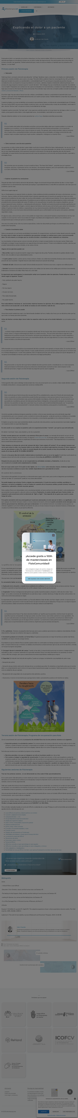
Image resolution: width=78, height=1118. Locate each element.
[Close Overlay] (53, 535)
